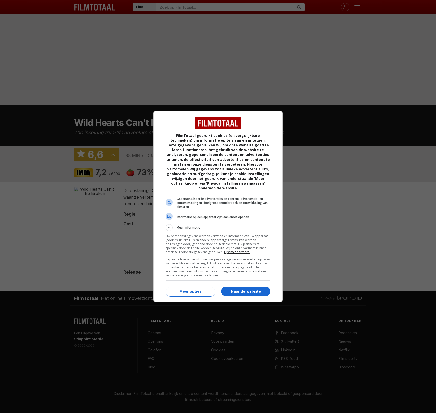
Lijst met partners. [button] (237, 252)
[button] (218, 227)
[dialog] (218, 206)
